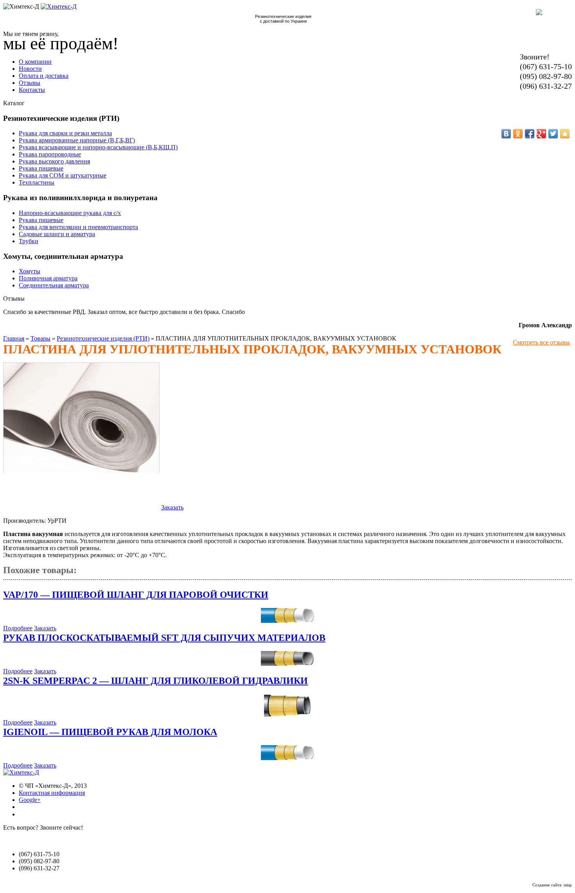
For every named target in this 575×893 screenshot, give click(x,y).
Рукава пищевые (41, 168)
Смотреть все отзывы (541, 342)
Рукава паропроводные (50, 154)
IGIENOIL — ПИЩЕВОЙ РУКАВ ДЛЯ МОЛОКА (110, 732)
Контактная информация (52, 792)
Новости (30, 68)
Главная (13, 338)
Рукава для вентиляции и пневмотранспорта (78, 227)
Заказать (172, 507)
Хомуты (29, 271)
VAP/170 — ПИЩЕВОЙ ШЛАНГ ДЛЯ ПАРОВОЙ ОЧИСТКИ (135, 595)
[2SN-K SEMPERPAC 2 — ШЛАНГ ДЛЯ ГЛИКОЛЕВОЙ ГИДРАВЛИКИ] (287, 715)
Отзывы (29, 82)
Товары (40, 338)
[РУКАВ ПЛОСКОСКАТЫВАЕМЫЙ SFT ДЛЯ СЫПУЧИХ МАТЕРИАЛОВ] (287, 664)
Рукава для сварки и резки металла (65, 133)
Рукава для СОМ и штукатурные (62, 175)
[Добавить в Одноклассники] (518, 133)
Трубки (28, 241)
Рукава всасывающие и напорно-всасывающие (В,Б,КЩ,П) (98, 147)
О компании (35, 61)
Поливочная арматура (48, 278)
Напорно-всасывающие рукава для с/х (70, 213)
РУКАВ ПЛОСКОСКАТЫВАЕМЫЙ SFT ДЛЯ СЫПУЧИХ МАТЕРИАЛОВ (164, 638)
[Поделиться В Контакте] (506, 133)
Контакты (32, 89)
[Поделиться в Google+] (541, 133)
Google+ (30, 799)
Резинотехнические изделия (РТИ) (103, 338)
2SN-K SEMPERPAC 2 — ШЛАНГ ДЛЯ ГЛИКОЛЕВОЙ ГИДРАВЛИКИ (155, 681)
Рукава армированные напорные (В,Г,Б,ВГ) (77, 140)
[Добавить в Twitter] (553, 133)
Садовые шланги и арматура (57, 234)
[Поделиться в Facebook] (529, 133)
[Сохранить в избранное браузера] (565, 133)
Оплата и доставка (43, 75)
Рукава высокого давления (54, 161)
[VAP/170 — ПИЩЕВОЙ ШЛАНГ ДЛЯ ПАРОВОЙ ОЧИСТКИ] (287, 621)
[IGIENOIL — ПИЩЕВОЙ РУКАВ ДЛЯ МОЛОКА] (287, 758)
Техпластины (36, 182)
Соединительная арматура (54, 285)
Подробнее (17, 628)
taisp (568, 884)
